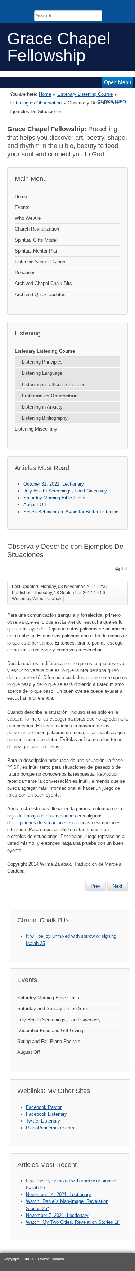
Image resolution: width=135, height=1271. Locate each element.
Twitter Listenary (43, 1121)
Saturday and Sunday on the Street (54, 1008)
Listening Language (42, 373)
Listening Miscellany (36, 429)
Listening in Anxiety (42, 407)
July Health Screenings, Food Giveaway (59, 1019)
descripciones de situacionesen (40, 822)
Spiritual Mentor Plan (36, 251)
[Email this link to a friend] (125, 570)
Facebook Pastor (44, 1107)
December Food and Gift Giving (50, 1030)
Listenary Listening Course (85, 94)
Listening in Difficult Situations (53, 384)
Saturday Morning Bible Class (48, 997)
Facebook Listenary (46, 1114)
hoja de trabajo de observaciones (41, 816)
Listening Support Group (40, 261)
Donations (25, 272)
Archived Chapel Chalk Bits (43, 283)
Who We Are (28, 218)
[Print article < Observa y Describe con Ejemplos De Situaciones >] (118, 570)
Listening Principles (42, 362)
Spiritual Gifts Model (36, 240)
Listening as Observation (36, 103)
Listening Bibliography (45, 418)
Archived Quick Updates (40, 294)
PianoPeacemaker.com (50, 1127)
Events (22, 207)
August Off (28, 1052)
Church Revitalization (37, 229)
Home (45, 94)
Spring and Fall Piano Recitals (48, 1041)
